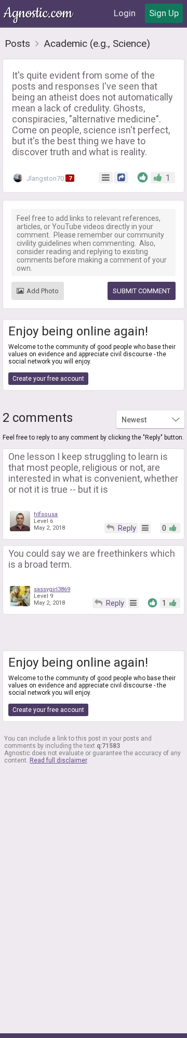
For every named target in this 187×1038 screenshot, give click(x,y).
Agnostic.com (39, 13)
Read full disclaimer (58, 760)
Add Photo (42, 291)
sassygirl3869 (52, 589)
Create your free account (48, 378)
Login (125, 13)
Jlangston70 (48, 178)
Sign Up (164, 13)
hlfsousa (46, 514)
